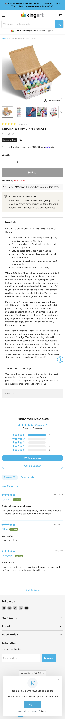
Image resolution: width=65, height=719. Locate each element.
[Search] (59, 24)
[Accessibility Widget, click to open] (60, 359)
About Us (10, 393)
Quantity (6, 155)
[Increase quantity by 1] (29, 162)
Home (5, 38)
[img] (8, 494)
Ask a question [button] (32, 466)
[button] (7, 112)
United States (31, 673)
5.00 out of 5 (40, 425)
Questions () (27, 477)
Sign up (48, 658)
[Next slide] (60, 112)
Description (11, 222)
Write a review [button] (32, 458)
